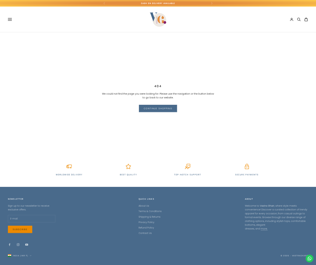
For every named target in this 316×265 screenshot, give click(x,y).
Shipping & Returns (149, 216)
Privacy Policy (146, 222)
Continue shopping (158, 108)
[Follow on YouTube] (26, 244)
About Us (144, 205)
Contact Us (145, 233)
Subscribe (20, 229)
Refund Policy (146, 227)
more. (264, 228)
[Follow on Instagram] (18, 244)
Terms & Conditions (150, 211)
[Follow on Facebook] (9, 244)
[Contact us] (309, 258)
